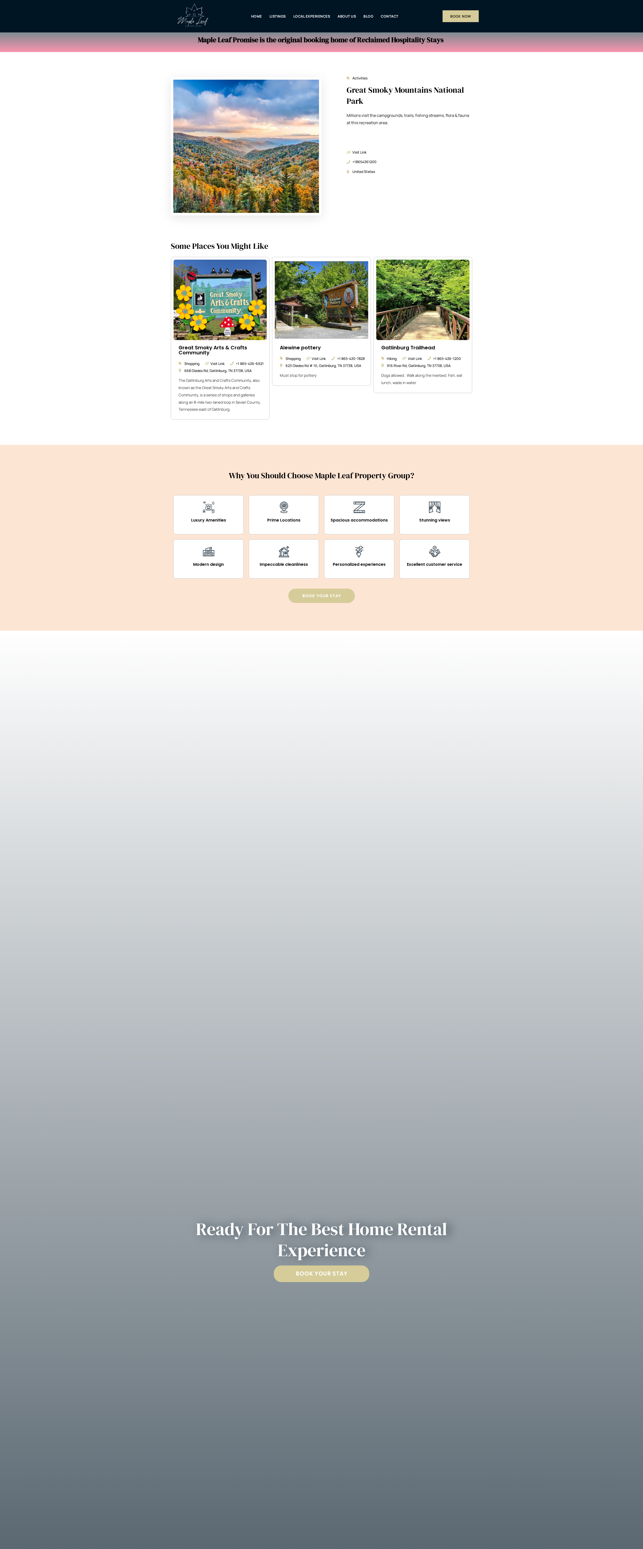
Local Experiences (311, 16)
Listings (278, 16)
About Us (347, 16)
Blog (368, 16)
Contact (389, 16)
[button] (321, 1273)
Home (256, 16)
